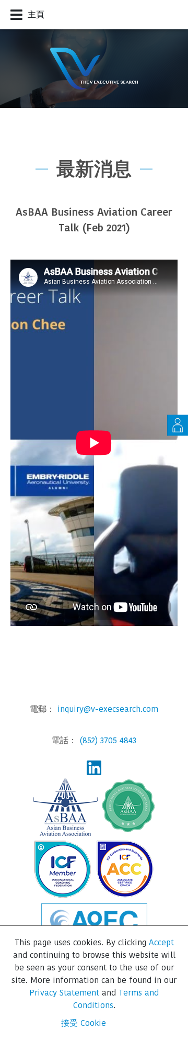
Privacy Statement (64, 993)
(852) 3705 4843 (107, 740)
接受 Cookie (83, 1023)
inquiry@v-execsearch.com (107, 709)
